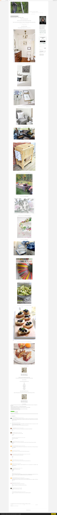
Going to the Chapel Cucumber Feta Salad (21, 305)
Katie (12, 450)
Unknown (13, 463)
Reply (12, 430)
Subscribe (42, 41)
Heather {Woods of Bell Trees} (15, 437)
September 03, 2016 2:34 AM (19, 432)
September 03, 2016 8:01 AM (21, 441)
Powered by (41, 43)
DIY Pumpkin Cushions (20, 126)
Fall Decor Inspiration (22, 196)
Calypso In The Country (14, 441)
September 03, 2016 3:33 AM (22, 437)
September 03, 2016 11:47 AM (17, 473)
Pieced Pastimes (14, 413)
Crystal (13, 473)
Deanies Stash (13, 432)
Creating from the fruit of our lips (21, 215)
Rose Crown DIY (22, 239)
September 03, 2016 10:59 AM (17, 463)
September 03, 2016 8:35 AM (16, 450)
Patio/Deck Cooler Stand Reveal (21, 172)
